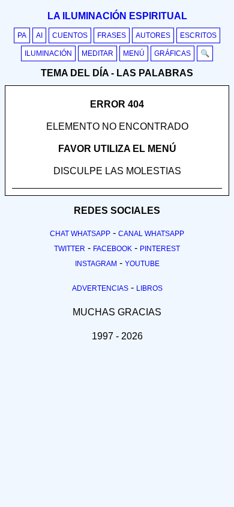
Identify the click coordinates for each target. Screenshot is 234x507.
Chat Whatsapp (80, 233)
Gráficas (172, 53)
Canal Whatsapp (151, 233)
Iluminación (48, 53)
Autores (153, 35)
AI (39, 35)
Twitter (69, 248)
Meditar (97, 53)
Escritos (198, 35)
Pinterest (160, 248)
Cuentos (70, 35)
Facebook (112, 248)
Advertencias (100, 288)
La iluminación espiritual (117, 16)
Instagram (96, 264)
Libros (149, 288)
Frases (111, 35)
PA (21, 35)
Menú (134, 53)
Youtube (142, 264)
